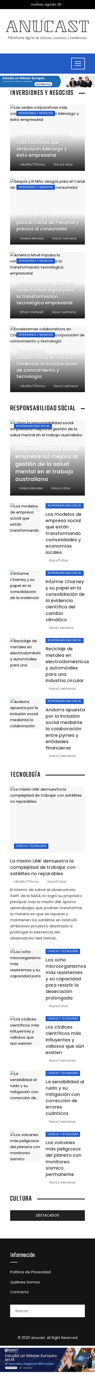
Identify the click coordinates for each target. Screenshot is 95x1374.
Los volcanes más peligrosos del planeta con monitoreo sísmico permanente (63, 1158)
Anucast (48, 28)
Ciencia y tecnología (31, 846)
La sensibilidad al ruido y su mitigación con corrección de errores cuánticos (65, 1098)
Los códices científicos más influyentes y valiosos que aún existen (65, 1040)
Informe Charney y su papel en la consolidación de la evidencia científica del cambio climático (65, 600)
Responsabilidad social (33, 426)
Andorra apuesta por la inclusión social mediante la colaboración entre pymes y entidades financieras (65, 729)
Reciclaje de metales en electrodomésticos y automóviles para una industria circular (67, 664)
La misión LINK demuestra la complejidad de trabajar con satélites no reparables (42, 867)
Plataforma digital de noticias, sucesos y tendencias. (47, 37)
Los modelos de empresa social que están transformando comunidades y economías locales (64, 533)
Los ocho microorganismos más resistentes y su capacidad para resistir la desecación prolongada (66, 979)
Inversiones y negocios (35, 113)
